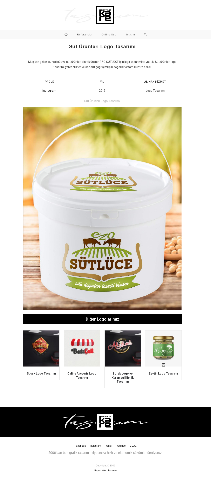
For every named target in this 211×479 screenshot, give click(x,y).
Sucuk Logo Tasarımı (41, 373)
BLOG (133, 445)
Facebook (80, 445)
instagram (49, 90)
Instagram (95, 445)
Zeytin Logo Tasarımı (163, 373)
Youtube (121, 445)
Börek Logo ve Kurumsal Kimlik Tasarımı (123, 377)
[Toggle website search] (145, 34)
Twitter (108, 445)
